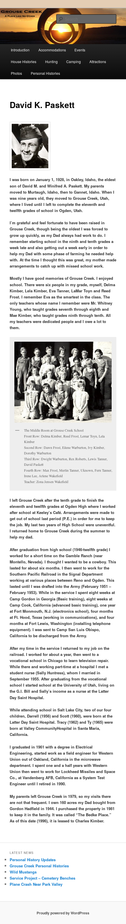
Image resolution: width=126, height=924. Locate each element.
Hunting (51, 61)
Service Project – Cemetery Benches (42, 878)
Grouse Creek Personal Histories (39, 866)
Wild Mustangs (23, 872)
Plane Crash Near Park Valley (36, 884)
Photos (16, 73)
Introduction (20, 49)
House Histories (23, 61)
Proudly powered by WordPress (63, 913)
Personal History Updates (33, 859)
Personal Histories (45, 73)
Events (79, 49)
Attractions (97, 61)
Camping (73, 61)
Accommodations (52, 49)
